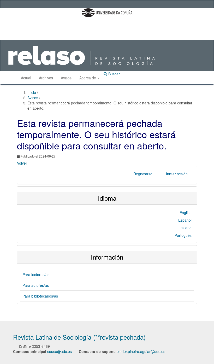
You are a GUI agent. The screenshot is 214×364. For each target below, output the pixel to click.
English (186, 212)
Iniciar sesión (177, 173)
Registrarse (142, 173)
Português (183, 235)
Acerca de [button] (88, 77)
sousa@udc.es (59, 351)
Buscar (113, 73)
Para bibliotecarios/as (40, 296)
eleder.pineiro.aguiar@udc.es (141, 351)
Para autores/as (35, 285)
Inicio (32, 92)
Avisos (66, 77)
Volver (22, 163)
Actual (26, 77)
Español (185, 220)
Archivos (46, 77)
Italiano (186, 227)
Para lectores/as (35, 274)
